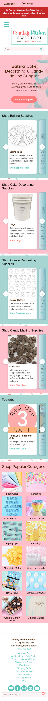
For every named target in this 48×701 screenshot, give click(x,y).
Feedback (24, 665)
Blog (24, 680)
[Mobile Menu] (6, 25)
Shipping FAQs (24, 668)
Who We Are (24, 653)
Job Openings (24, 674)
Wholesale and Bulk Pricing (24, 656)
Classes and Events (24, 662)
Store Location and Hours (24, 659)
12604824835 (24, 648)
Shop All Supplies (24, 99)
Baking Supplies (21, 115)
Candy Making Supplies (26, 330)
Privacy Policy (24, 677)
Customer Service (24, 671)
